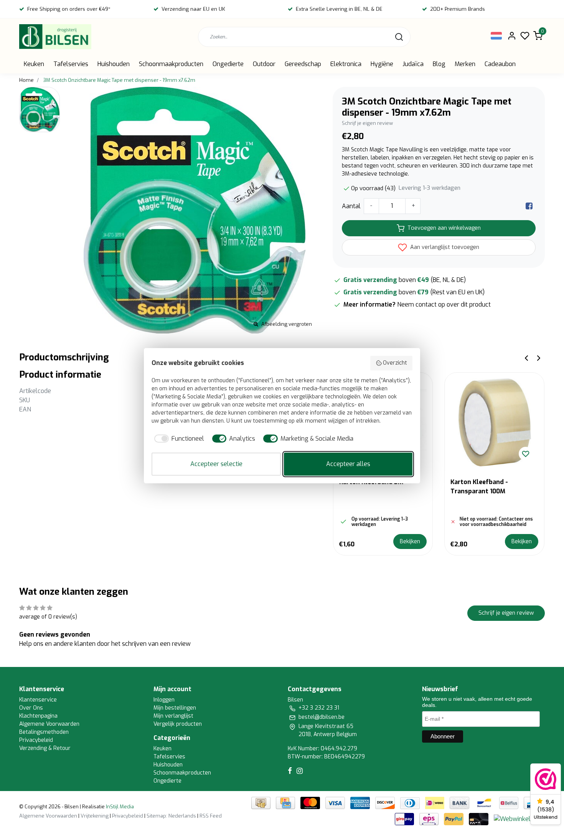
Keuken (34, 64)
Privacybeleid (36, 740)
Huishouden (113, 64)
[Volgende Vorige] (538, 357)
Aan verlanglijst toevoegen (444, 247)
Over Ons (31, 708)
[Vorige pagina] (526, 357)
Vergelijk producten (177, 724)
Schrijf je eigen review (367, 123)
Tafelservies (70, 64)
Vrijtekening (95, 816)
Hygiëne (382, 64)
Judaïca (413, 64)
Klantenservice (38, 699)
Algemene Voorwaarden (49, 724)
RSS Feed (211, 816)
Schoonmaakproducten (171, 64)
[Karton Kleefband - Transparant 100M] (494, 422)
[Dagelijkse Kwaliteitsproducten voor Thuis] (55, 36)
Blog (439, 64)
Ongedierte (228, 64)
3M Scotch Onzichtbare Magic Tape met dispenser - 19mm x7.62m (119, 80)
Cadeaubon (500, 64)
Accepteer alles (348, 464)
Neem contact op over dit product (444, 304)
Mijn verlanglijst (173, 716)
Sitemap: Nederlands (171, 816)
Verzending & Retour (45, 748)
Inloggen (164, 699)
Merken (465, 64)
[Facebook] (529, 206)
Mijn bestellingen (174, 708)
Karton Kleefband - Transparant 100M (479, 486)
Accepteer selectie (216, 464)
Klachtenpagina (38, 716)
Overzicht (395, 363)
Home (26, 80)
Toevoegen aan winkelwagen (444, 228)
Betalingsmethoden (44, 732)
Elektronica (345, 64)
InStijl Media (119, 806)
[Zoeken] (399, 37)
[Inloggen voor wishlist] (526, 454)
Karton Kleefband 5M (371, 482)
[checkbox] (178, 438)
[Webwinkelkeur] (518, 819)
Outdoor (264, 64)
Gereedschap (303, 64)
